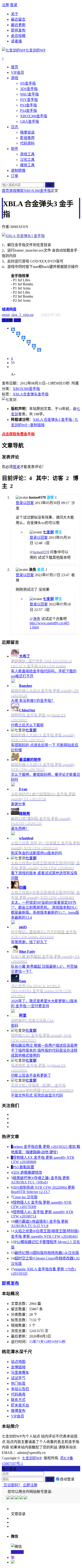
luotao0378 (41, 552)
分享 (17, 320)
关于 (14, 14)
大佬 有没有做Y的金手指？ (33, 701)
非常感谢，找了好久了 (29, 942)
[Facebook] (13, 1498)
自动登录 (67, 1479)
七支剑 (48, 532)
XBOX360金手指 (37, 191)
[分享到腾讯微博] (29, 341)
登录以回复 (25, 503)
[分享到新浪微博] (23, 337)
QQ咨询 (17, 1552)
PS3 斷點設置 (23, 1167)
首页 (5, 191)
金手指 (43, 394)
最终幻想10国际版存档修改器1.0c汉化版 (47, 1253)
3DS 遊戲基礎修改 (27, 1172)
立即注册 (30, 1485)
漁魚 (36, 619)
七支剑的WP (32, 1458)
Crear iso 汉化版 (25, 1197)
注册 (5, 5)
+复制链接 (36, 425)
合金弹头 (30, 394)
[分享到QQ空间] (18, 333)
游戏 (12, 191)
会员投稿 (18, 36)
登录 (13, 5)
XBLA (18, 394)
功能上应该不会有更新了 (31, 1075)
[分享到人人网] (34, 346)
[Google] (21, 1498)
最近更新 (18, 25)
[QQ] (8, 1498)
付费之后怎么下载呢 (27, 725)
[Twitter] (17, 1498)
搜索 (50, 185)
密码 (14, 1025)
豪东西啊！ (20, 829)
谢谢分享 (18, 804)
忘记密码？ (12, 1485)
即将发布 (18, 30)
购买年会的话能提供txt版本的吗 (36, 853)
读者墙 (16, 41)
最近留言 (18, 19)
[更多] (13, 329)
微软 (20, 191)
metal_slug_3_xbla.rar (18, 315)
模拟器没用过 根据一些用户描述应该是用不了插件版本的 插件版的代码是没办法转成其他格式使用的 (44, 1050)
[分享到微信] (39, 350)
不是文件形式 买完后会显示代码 (37, 1095)
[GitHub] (26, 1498)
